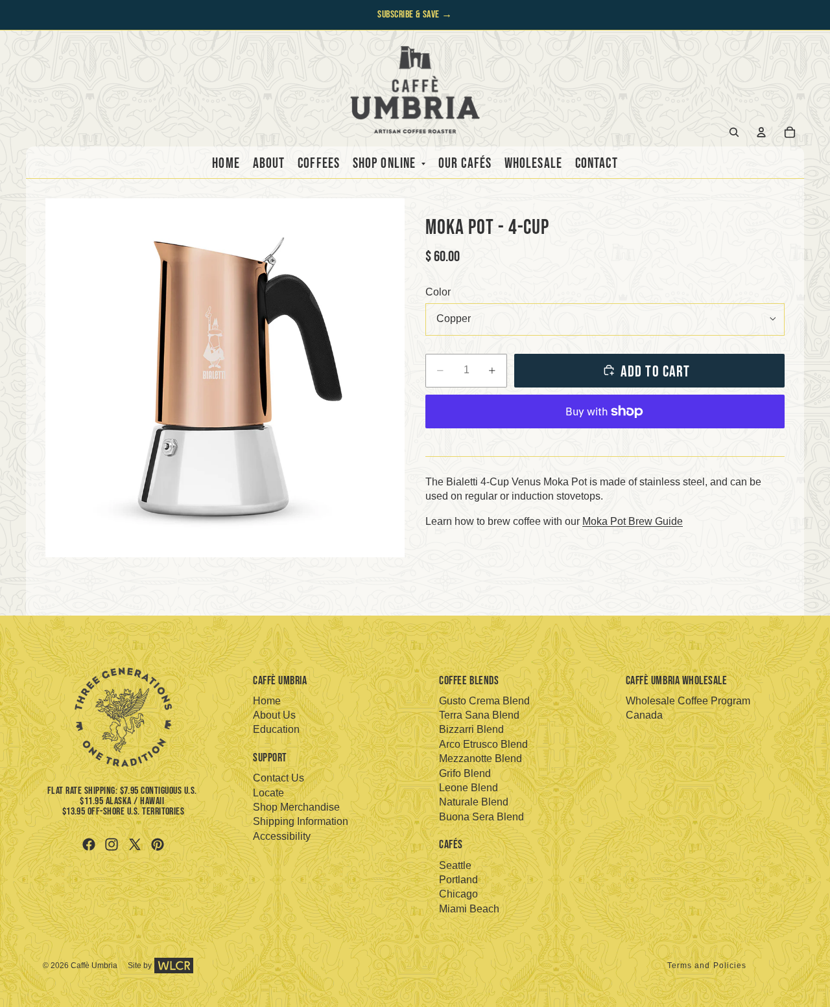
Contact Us (278, 777)
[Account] (761, 132)
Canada (644, 715)
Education (276, 729)
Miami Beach (469, 908)
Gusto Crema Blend (484, 700)
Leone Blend (468, 787)
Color (438, 291)
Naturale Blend (473, 801)
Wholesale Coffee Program (688, 700)
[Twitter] (135, 844)
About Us (274, 715)
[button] (225, 377)
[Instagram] (111, 844)
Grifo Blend (465, 773)
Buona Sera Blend (481, 816)
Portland (458, 879)
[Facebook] (89, 844)
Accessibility (282, 836)
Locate (268, 792)
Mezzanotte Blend (480, 758)
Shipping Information (300, 821)
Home (267, 700)
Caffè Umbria (94, 965)
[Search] (734, 132)
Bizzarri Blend (471, 729)
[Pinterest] (157, 844)
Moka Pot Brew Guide (632, 520)
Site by (140, 965)
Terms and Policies (707, 965)
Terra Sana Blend (479, 715)
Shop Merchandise (296, 807)
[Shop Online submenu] (420, 165)
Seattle (455, 865)
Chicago (458, 893)
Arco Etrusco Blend (483, 744)
